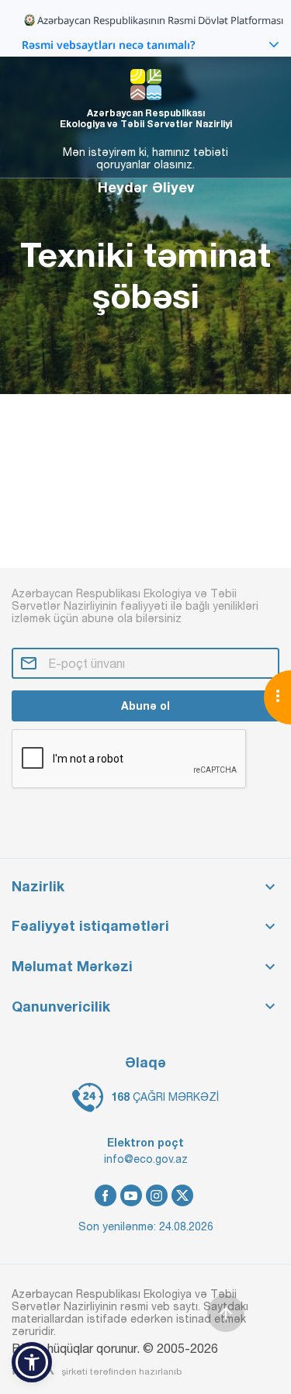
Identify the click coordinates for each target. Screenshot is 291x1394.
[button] (32, 1362)
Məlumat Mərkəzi (72, 966)
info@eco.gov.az (146, 1159)
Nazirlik (38, 886)
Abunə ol (145, 705)
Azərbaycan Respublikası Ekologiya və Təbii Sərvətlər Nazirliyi (146, 118)
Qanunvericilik (61, 1006)
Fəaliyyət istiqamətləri (90, 926)
